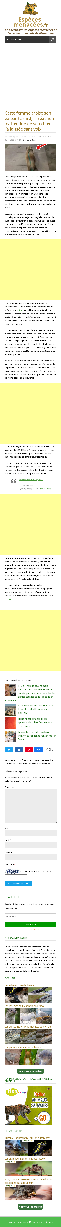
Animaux (9, 599)
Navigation (17, 39)
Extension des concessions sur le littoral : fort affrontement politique (36, 709)
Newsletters (22, 1222)
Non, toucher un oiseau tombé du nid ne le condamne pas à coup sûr (28, 1181)
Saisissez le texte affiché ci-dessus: (35, 872)
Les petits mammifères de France (23, 1047)
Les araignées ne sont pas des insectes (26, 1158)
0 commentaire (29, 140)
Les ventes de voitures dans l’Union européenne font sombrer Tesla (37, 736)
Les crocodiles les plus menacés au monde (28, 1026)
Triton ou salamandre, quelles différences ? (28, 1138)
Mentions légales (36, 1222)
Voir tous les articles (30, 1207)
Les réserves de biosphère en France (25, 1006)
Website (8, 852)
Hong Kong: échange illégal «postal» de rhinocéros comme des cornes (35, 722)
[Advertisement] (30, 75)
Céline (11, 136)
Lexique (11, 1222)
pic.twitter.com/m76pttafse (31, 479)
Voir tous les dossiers (30, 1071)
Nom (7, 828)
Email (7, 840)
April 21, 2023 (45, 489)
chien (19, 310)
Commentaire (11, 787)
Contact (49, 1222)
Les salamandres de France (19, 985)
